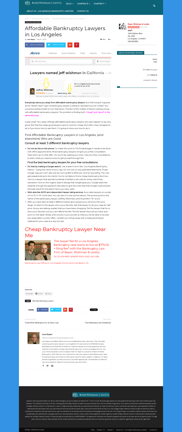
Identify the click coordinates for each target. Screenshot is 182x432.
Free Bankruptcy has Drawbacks (98, 323)
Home (27, 19)
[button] (154, 7)
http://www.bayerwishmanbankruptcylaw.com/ (58, 338)
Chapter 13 (82, 4)
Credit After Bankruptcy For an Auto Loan (42, 323)
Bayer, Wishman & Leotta (81, 252)
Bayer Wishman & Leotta (138, 24)
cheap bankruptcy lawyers (33, 22)
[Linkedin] (53, 366)
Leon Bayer (31, 39)
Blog (69, 4)
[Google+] (49, 366)
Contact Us (83, 11)
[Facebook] (44, 366)
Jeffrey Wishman (67, 198)
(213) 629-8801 (133, 41)
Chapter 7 (99, 4)
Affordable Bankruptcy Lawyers (43, 301)
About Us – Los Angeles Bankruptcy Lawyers (50, 11)
